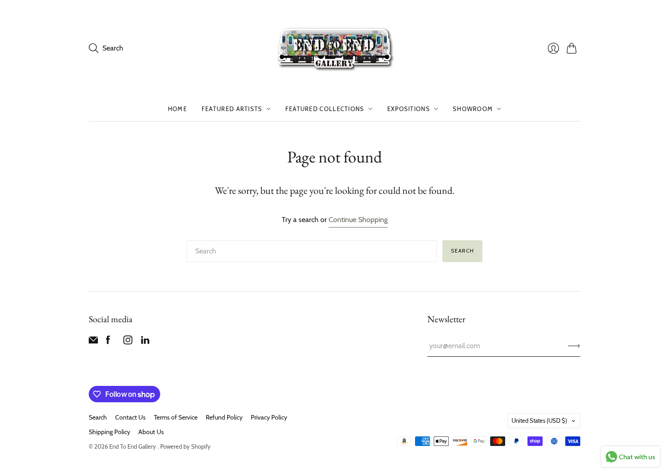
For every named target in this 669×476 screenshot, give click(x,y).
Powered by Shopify (185, 446)
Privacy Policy (269, 417)
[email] (93, 342)
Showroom (473, 108)
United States (539, 420)
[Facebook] (108, 342)
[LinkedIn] (145, 342)
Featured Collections (325, 108)
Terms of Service (176, 417)
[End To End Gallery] (334, 48)
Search (462, 250)
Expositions (408, 108)
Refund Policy (224, 417)
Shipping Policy (109, 432)
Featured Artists (232, 108)
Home (177, 108)
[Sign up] (574, 345)
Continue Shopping (358, 219)
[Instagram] (127, 342)
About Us (151, 432)
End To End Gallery (133, 446)
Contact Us (130, 417)
